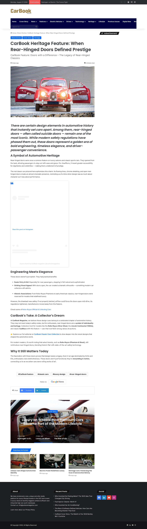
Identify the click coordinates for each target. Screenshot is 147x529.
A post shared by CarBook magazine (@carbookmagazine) (40, 263)
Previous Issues (114, 21)
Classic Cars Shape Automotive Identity (23, 472)
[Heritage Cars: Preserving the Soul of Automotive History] (81, 461)
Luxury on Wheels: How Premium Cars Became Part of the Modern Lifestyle (52, 421)
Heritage (91, 21)
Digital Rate (127, 21)
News (33, 21)
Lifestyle (102, 21)
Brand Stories (21, 33)
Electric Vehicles (56, 21)
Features (42, 21)
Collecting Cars (45, 309)
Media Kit (137, 21)
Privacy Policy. (30, 510)
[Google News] (57, 381)
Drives (68, 21)
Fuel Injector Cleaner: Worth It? (65, 502)
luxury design (59, 374)
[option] (52, 421)
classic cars (44, 374)
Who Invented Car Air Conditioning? (67, 505)
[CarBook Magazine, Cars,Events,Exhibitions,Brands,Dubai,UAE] (21, 11)
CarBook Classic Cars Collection (47, 334)
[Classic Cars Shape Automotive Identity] (23, 461)
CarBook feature (26, 374)
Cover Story (23, 21)
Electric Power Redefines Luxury (52, 471)
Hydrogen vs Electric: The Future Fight (54, 2)
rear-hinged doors (78, 374)
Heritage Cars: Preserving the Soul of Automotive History (80, 472)
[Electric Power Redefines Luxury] (52, 461)
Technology (79, 21)
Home (14, 21)
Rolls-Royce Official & (30, 309)
